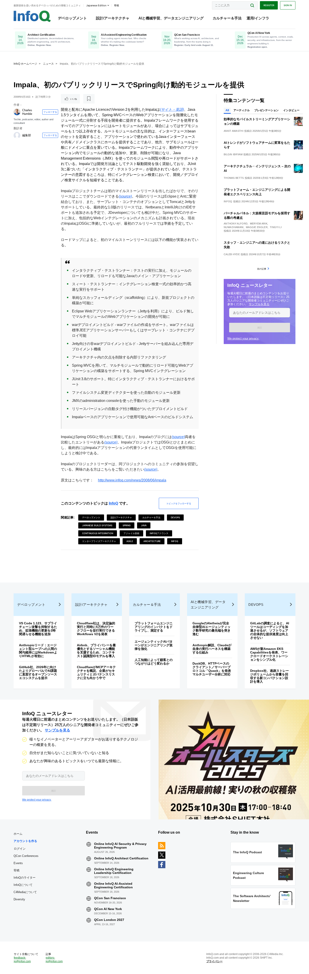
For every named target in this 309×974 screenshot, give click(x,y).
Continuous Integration (97, 533)
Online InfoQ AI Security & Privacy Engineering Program (120, 845)
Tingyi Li (276, 227)
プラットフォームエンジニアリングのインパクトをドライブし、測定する (154, 626)
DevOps (175, 517)
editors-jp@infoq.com (54, 959)
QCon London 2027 (109, 920)
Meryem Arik (258, 223)
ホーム (18, 833)
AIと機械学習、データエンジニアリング (171, 18)
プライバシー (214, 961)
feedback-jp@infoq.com (22, 959)
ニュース (48, 63)
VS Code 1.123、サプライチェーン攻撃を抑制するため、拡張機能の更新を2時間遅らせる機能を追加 (38, 628)
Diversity (19, 899)
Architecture (152, 541)
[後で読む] (89, 99)
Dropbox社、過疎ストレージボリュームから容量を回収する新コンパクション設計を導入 (269, 676)
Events (18, 863)
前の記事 (261, 268)
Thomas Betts (234, 178)
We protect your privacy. (243, 338)
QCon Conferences (26, 856)
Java (144, 525)
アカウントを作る (25, 841)
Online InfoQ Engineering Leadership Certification (113, 871)
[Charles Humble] (17, 111)
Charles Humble (27, 112)
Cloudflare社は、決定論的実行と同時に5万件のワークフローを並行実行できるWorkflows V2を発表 (96, 628)
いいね (73, 98)
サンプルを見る (259, 304)
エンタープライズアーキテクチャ (99, 541)
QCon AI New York (108, 909)
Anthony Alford (235, 223)
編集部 (26, 135)
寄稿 (16, 870)
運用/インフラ (258, 18)
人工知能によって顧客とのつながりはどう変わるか (154, 661)
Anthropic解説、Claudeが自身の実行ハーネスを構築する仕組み (212, 648)
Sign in (288, 5)
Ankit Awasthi (233, 131)
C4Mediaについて (25, 892)
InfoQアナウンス (159, 533)
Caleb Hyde (232, 254)
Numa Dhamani (234, 227)
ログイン (20, 848)
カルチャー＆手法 (227, 18)
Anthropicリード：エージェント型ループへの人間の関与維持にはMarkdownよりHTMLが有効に (38, 650)
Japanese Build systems (97, 525)
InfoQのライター (25, 877)
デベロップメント (72, 18)
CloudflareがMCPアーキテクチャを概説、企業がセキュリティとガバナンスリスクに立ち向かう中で (96, 672)
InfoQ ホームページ (25, 63)
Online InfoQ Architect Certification (121, 858)
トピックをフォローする (178, 503)
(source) (125, 196)
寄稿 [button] (116, 5)
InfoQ (113, 503)
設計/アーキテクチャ (112, 18)
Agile (129, 541)
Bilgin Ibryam (233, 154)
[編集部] (17, 135)
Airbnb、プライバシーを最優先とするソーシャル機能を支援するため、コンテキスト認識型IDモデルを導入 (96, 650)
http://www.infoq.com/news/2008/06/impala (132, 480)
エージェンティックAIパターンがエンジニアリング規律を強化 (154, 645)
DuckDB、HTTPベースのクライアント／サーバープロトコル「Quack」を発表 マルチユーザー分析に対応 (213, 669)
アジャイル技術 (131, 533)
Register (269, 5)
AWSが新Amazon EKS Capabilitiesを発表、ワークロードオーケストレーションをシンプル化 (269, 654)
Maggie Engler (257, 227)
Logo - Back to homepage (32, 16)
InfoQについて (23, 885)
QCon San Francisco (110, 898)
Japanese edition (96, 5)
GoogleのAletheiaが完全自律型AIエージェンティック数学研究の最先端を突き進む (212, 628)
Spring (127, 525)
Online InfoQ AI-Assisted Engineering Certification (113, 885)
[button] (259, 327)
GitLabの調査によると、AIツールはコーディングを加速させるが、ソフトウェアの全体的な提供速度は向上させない (269, 630)
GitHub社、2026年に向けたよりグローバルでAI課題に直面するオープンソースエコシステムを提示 (38, 672)
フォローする (50, 112)
